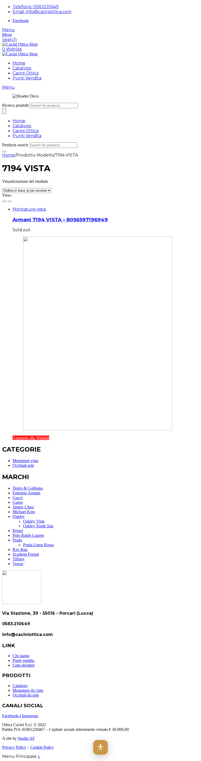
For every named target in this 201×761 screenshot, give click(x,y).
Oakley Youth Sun (38, 526)
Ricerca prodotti (15, 105)
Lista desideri (24, 665)
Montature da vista (28, 690)
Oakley (19, 516)
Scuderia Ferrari (26, 554)
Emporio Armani (26, 493)
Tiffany (19, 559)
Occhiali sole (23, 465)
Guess (18, 502)
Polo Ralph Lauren (28, 535)
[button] (100, 747)
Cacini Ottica (25, 73)
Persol (18, 530)
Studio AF (26, 738)
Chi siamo (21, 655)
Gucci (18, 497)
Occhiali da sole (26, 695)
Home (19, 63)
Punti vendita (23, 660)
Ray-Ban (20, 549)
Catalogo (22, 68)
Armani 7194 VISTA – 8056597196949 (60, 220)
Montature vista (29, 209)
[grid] (4, 201)
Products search (15, 145)
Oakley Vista (33, 521)
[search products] (4, 151)
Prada (17, 540)
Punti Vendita (27, 78)
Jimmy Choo (23, 507)
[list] (9, 201)
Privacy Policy (14, 747)
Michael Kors (24, 512)
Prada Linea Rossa (38, 545)
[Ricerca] (4, 111)
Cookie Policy (42, 747)
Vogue (18, 563)
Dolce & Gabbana (28, 488)
